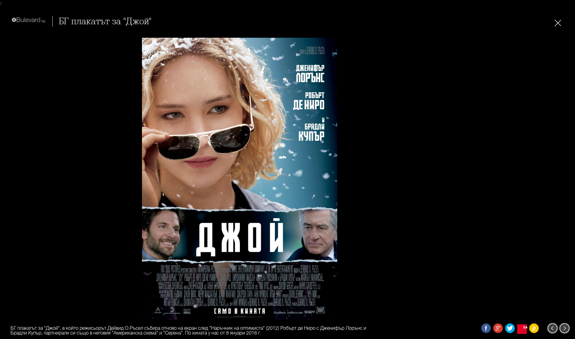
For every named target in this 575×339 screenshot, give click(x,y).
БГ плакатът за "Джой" (105, 21)
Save (525, 327)
